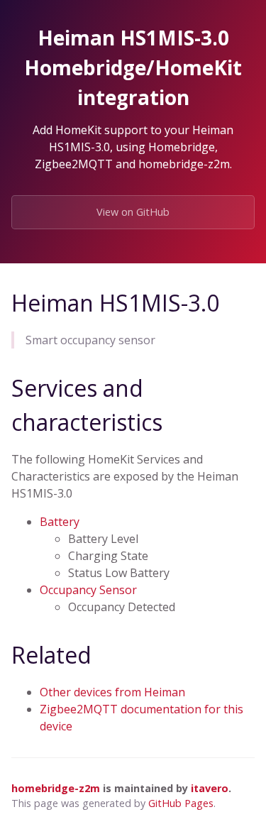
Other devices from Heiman (112, 692)
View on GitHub (133, 212)
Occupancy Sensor (88, 590)
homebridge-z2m (55, 788)
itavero (209, 788)
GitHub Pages (181, 803)
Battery (59, 522)
